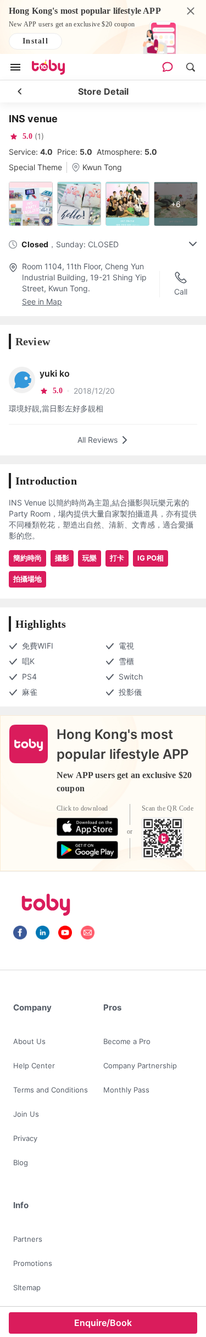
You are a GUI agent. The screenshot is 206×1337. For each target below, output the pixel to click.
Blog (20, 1162)
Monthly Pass (126, 1089)
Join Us (26, 1114)
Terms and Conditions (50, 1089)
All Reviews (97, 439)
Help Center (34, 1065)
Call (180, 291)
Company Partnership (140, 1065)
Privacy (25, 1138)
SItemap (27, 1287)
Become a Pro (127, 1041)
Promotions (32, 1263)
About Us (29, 1041)
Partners (27, 1239)
